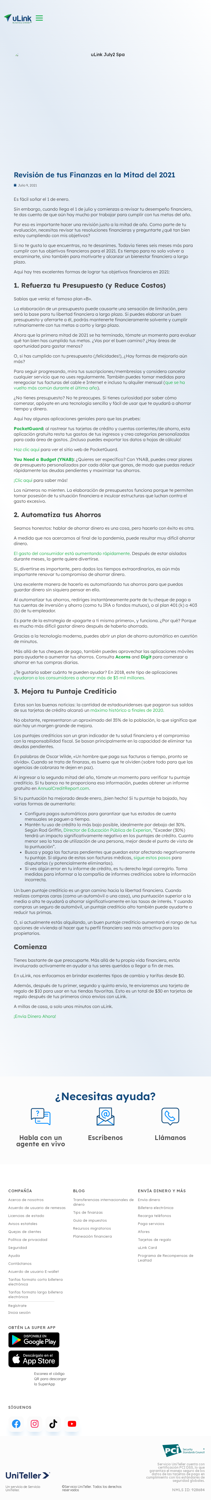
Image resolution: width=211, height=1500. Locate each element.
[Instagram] (35, 1424)
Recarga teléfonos (154, 1215)
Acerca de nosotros (26, 1199)
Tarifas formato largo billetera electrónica (35, 1294)
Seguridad (17, 1247)
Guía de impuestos (90, 1220)
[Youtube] (72, 1424)
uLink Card (147, 1247)
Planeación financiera (92, 1236)
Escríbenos (105, 1138)
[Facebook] (16, 1424)
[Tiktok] (53, 1424)
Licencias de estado (26, 1215)
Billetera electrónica (155, 1207)
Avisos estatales (22, 1223)
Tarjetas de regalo (154, 1239)
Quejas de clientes (24, 1231)
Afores (144, 1231)
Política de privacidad (27, 1239)
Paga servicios (151, 1223)
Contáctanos (20, 1263)
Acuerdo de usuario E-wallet (33, 1271)
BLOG (79, 1190)
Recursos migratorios (92, 1228)
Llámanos (170, 1138)
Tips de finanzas (88, 1212)
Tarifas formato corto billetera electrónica (35, 1281)
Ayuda (14, 1255)
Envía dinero (149, 1199)
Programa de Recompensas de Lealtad (165, 1257)
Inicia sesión (19, 1312)
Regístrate (17, 1305)
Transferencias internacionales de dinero (103, 1202)
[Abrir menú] (40, 18)
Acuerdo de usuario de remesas (37, 1207)
